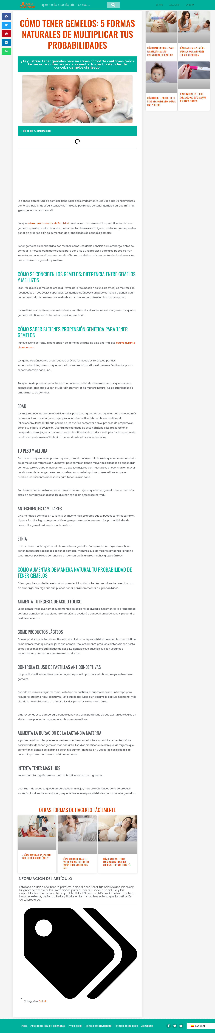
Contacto (147, 1026)
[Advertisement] (77, 173)
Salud (42, 1001)
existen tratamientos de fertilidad (48, 223)
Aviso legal (75, 1026)
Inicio (24, 1026)
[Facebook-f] (168, 1026)
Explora (190, 4)
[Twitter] (174, 1026)
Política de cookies (126, 1026)
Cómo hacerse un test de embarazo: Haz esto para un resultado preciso (193, 97)
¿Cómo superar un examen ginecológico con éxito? (36, 856)
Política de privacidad (98, 1026)
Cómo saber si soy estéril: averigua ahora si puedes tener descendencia (192, 51)
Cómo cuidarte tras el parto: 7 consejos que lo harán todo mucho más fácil (76, 863)
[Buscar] (113, 5)
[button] (6, 16)
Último (159, 4)
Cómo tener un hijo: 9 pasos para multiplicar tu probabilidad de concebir (160, 51)
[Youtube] (181, 1026)
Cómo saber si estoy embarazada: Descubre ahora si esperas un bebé (116, 862)
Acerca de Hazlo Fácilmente (47, 1026)
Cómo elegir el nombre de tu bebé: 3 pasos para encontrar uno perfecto (161, 101)
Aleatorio (174, 4)
